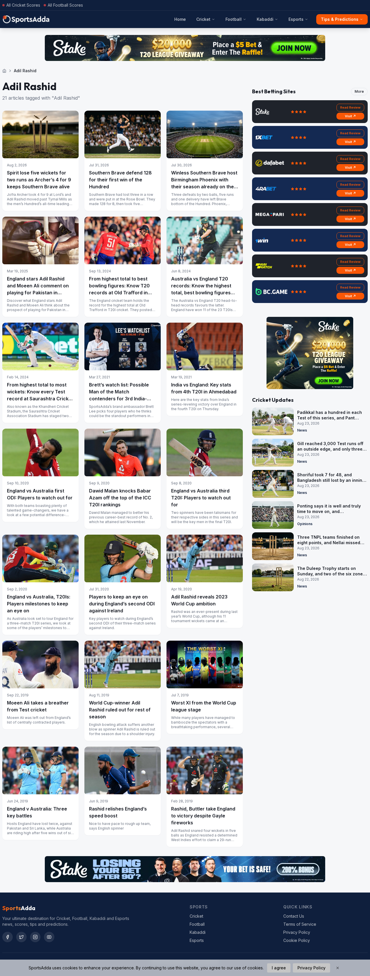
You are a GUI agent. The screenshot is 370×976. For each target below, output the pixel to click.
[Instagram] (35, 937)
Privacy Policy (296, 932)
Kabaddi (265, 19)
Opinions (304, 524)
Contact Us (293, 916)
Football (233, 19)
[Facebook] (7, 937)
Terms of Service (299, 924)
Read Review (350, 107)
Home (180, 19)
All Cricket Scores (23, 5)
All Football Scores (65, 5)
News (302, 430)
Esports (296, 19)
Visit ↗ (350, 116)
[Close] (338, 968)
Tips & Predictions (339, 19)
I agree (279, 967)
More (359, 91)
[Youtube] (49, 937)
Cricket (203, 19)
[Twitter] (21, 937)
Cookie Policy (296, 940)
